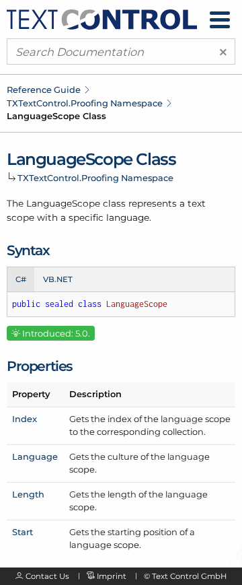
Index (24, 418)
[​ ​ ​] (220, 19)
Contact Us (47, 576)
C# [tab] (20, 279)
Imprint (111, 576)
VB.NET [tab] (58, 279)
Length (28, 494)
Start (22, 531)
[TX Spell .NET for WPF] (102, 18)
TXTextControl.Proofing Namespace (85, 103)
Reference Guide (44, 89)
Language (35, 456)
